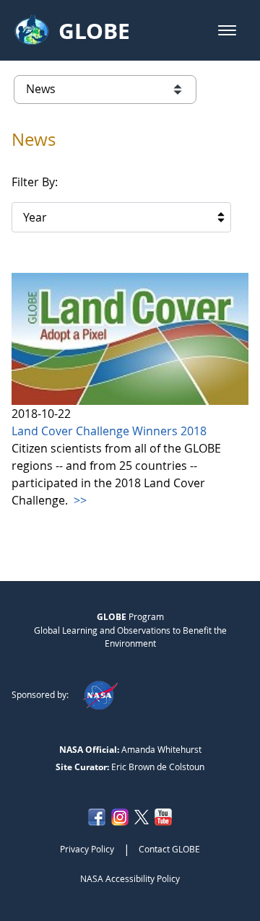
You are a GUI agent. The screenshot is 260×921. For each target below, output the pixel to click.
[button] (227, 30)
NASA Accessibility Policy (130, 878)
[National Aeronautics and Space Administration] (100, 694)
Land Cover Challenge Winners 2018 (109, 431)
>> (79, 500)
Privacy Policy (87, 849)
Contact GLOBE (169, 849)
